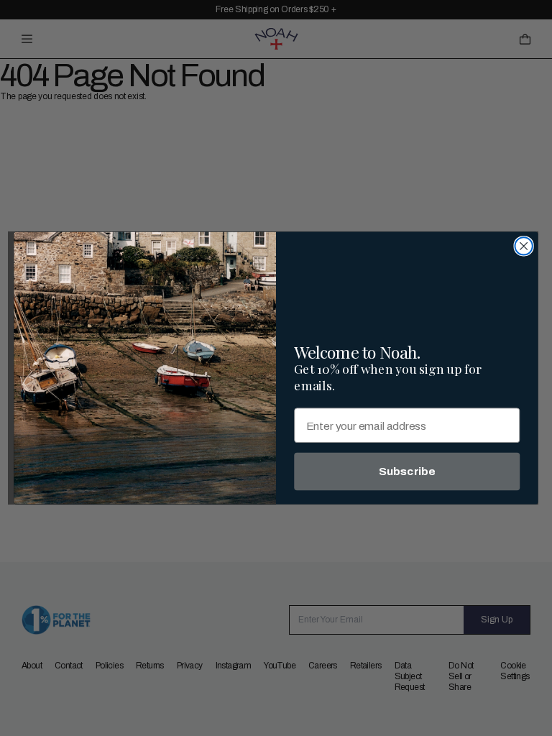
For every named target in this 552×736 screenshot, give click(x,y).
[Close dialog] (523, 245)
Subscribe (407, 471)
